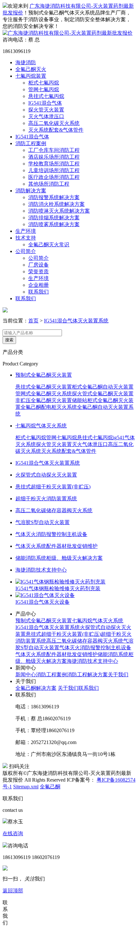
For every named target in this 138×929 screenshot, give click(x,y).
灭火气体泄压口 (46, 116)
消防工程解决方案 (87, 674)
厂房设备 (38, 264)
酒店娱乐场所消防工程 (54, 157)
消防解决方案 (30, 190)
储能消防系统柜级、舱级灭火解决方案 (59, 558)
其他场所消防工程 (48, 184)
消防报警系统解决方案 (54, 197)
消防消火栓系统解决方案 (56, 204)
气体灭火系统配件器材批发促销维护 (56, 546)
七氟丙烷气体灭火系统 (41, 425)
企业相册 (38, 285)
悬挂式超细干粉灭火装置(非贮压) (53, 486)
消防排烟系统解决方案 (54, 217)
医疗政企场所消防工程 (54, 177)
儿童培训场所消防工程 (54, 170)
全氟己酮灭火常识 (48, 244)
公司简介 (25, 251)
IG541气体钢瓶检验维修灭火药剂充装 (57, 588)
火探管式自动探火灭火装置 (46, 475)
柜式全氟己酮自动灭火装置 (103, 387)
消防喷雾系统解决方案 (54, 224)
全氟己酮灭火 (30, 69)
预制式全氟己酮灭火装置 (43, 375)
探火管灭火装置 (46, 109)
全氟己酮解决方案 (35, 688)
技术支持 (25, 238)
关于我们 (118, 674)
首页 (33, 320)
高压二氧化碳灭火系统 (54, 123)
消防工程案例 (30, 143)
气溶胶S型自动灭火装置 (42, 522)
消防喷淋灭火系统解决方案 (59, 211)
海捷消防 (25, 62)
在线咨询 (13, 833)
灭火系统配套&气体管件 (55, 130)
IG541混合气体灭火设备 (42, 602)
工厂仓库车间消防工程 (54, 150)
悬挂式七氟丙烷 (46, 96)
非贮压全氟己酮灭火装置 (43, 400)
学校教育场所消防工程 (54, 163)
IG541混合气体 (45, 103)
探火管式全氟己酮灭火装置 (103, 393)
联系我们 (38, 291)
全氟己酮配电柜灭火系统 (49, 407)
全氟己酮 (50, 786)
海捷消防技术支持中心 (41, 570)
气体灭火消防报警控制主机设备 (51, 534)
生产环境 (25, 231)
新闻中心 (25, 674)
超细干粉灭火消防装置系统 (46, 498)
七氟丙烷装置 (30, 76)
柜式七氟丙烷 (43, 82)
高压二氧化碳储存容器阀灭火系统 (53, 510)
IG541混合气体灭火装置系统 (76, 320)
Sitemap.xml (26, 786)
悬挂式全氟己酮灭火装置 (43, 387)
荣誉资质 (38, 271)
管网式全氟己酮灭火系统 (43, 393)
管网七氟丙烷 (43, 89)
